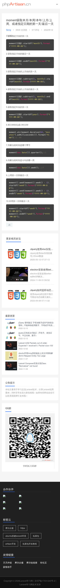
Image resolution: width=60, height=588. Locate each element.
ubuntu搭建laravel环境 (15, 535)
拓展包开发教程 (30, 543)
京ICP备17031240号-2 (45, 580)
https (22, 528)
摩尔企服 (9, 528)
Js (9, 224)
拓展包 (36, 535)
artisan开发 (10, 543)
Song (8, 29)
